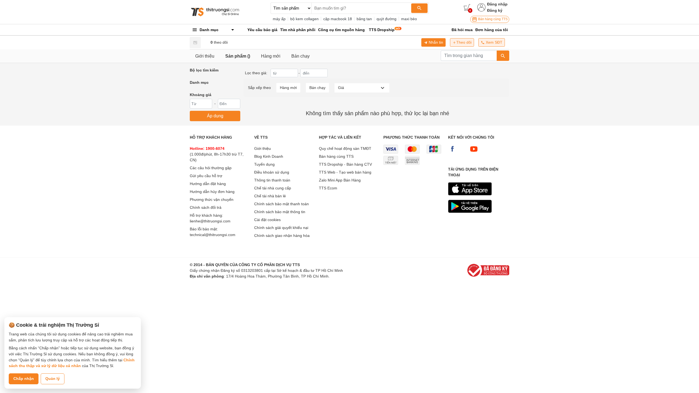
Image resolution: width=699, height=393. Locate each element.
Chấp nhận (23, 378)
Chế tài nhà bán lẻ (270, 196)
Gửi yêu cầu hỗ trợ (206, 176)
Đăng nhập (497, 4)
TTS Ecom (328, 188)
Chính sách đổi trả (205, 207)
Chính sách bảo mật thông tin (279, 212)
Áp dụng (215, 116)
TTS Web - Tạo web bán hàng (345, 172)
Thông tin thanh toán (272, 180)
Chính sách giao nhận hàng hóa (282, 235)
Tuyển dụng (264, 164)
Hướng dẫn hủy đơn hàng (212, 191)
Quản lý (52, 378)
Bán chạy (300, 56)
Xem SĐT (493, 42)
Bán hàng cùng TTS (492, 19)
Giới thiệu (204, 56)
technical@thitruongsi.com (212, 235)
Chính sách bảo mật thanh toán (281, 204)
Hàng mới (270, 56)
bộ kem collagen (304, 19)
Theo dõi (464, 42)
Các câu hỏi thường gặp (211, 168)
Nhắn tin (435, 42)
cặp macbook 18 (337, 19)
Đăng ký (494, 10)
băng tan (364, 19)
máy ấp (279, 19)
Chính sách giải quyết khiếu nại (281, 227)
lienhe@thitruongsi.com (210, 221)
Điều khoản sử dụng (271, 172)
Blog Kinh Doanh (268, 156)
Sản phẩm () (237, 56)
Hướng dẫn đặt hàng (208, 183)
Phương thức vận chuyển (211, 199)
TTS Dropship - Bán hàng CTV (345, 164)
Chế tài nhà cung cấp (272, 188)
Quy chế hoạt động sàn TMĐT (345, 148)
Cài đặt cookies (267, 220)
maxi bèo (409, 19)
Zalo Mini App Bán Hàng (340, 180)
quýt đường (386, 19)
